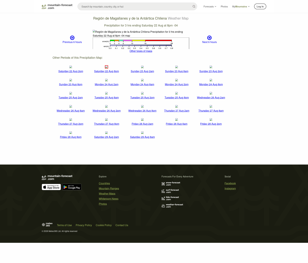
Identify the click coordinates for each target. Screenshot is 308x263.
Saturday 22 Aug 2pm (70, 71)
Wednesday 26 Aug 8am (71, 110)
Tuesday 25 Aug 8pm (177, 97)
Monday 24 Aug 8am (142, 84)
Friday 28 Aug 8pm (70, 137)
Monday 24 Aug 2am (106, 84)
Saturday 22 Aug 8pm (106, 71)
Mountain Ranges (109, 188)
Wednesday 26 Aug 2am (211, 97)
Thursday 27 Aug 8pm (106, 124)
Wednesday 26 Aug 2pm (107, 110)
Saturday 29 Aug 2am (106, 137)
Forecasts (209, 6)
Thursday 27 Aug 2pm (70, 124)
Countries (104, 183)
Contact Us (122, 225)
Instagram (230, 188)
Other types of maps (141, 51)
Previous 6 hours (72, 42)
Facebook (230, 183)
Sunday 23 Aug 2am (142, 71)
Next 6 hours (209, 42)
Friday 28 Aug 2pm (211, 124)
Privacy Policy (84, 225)
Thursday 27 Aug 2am (176, 110)
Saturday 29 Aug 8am (142, 137)
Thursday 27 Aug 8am (211, 110)
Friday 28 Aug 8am (176, 124)
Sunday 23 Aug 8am (176, 71)
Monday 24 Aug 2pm (176, 84)
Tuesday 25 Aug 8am (106, 97)
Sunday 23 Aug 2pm (211, 71)
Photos (224, 6)
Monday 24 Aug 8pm (211, 84)
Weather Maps (107, 193)
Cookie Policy (104, 225)
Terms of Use (64, 225)
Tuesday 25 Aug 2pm (142, 97)
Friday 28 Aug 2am (142, 124)
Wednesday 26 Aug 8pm (142, 110)
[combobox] (137, 6)
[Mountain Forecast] (57, 6)
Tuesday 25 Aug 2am (71, 97)
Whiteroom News (108, 198)
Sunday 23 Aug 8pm (70, 84)
